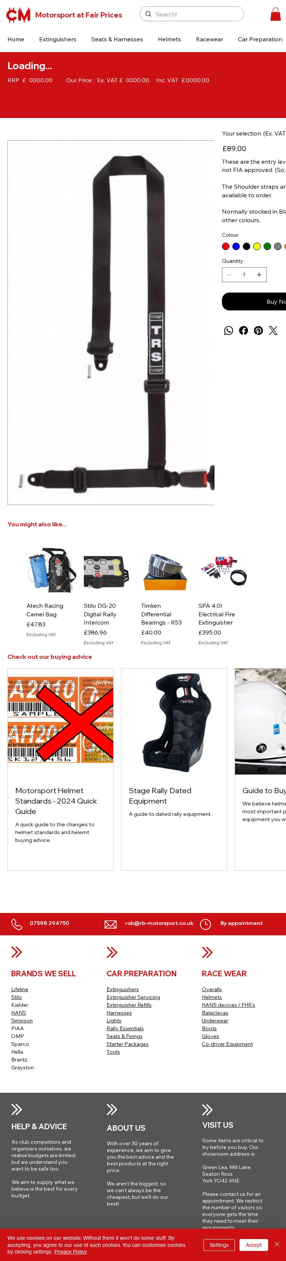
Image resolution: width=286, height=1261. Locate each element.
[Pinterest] (258, 330)
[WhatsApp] (228, 330)
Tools (113, 1051)
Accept (254, 1245)
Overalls (212, 989)
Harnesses (119, 1012)
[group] (137, 596)
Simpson (22, 1020)
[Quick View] (51, 571)
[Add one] (259, 274)
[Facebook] (243, 330)
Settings (219, 1245)
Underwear (215, 1020)
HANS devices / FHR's (228, 1005)
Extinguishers (123, 989)
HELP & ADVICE (39, 1126)
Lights (114, 1020)
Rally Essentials (125, 1028)
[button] (58, 39)
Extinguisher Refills (129, 1005)
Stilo (16, 997)
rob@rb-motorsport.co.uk (159, 923)
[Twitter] (273, 330)
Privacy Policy (70, 1252)
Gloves (210, 1036)
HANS (18, 1012)
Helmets (212, 997)
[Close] (277, 1245)
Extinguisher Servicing (133, 997)
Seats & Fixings (125, 1036)
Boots (209, 1028)
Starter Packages (128, 1044)
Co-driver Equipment (227, 1044)
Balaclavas (215, 1012)
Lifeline (19, 989)
